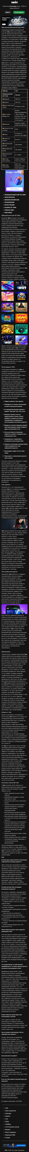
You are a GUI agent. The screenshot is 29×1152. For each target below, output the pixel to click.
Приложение (9, 202)
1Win (6, 1150)
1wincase (8, 1113)
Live (6, 1119)
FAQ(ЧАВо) (8, 212)
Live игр (10, 264)
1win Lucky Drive (10, 1111)
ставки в (23, 39)
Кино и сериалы (10, 1132)
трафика (16, 591)
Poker (7, 1121)
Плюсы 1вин (9, 210)
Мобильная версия (11, 200)
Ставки (7, 1137)
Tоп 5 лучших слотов (12, 1127)
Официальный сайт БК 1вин (15, 195)
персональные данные (8, 465)
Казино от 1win (10, 207)
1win (6, 1108)
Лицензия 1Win (10, 1135)
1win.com (17, 102)
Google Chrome (9, 626)
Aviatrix (7, 1116)
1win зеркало (9, 197)
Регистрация (9, 205)
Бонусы (7, 1129)
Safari (16, 626)
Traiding (7, 1124)
